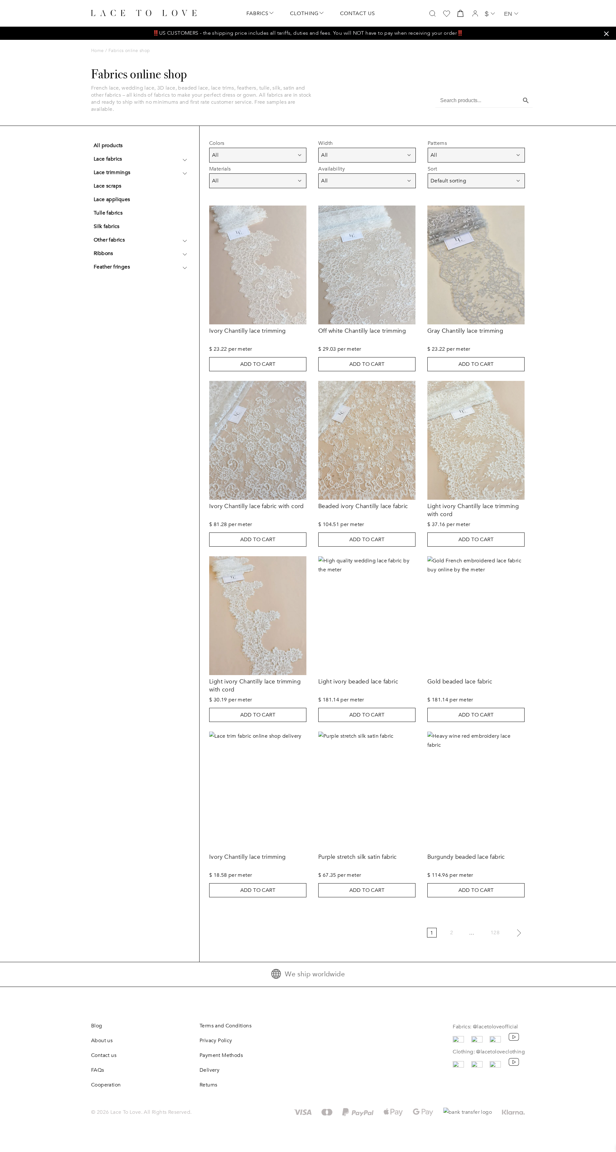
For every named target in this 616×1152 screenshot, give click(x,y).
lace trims (222, 88)
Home (97, 51)
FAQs (97, 1070)
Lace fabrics (108, 159)
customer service (231, 102)
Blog (96, 1025)
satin (289, 88)
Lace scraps (107, 185)
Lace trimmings (112, 172)
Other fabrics (109, 239)
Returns (209, 1084)
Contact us (357, 13)
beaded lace (193, 88)
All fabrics (271, 95)
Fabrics (257, 13)
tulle (264, 88)
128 (495, 932)
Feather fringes (112, 266)
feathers (246, 88)
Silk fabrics (107, 226)
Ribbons (103, 253)
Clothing (304, 13)
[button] (606, 34)
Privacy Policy (216, 1040)
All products (108, 145)
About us (102, 1040)
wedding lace (138, 88)
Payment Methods (221, 1055)
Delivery (209, 1070)
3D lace (166, 88)
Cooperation (106, 1084)
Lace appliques (112, 199)
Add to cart (257, 364)
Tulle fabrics (108, 212)
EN (508, 14)
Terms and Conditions (226, 1025)
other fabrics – (108, 95)
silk (276, 88)
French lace (105, 88)
